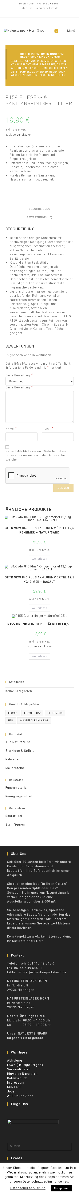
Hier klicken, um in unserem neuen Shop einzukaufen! (42, 55)
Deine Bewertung (19, 375)
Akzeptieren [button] (62, 1188)
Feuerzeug (55, 713)
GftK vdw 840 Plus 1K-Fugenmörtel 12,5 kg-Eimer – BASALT (39, 579)
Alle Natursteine (18, 742)
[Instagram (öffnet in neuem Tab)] (46, 13)
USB (10, 720)
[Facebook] (10, 1113)
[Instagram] (15, 1113)
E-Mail (47, 429)
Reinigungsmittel (18, 796)
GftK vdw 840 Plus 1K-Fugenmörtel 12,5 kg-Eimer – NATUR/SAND (39, 530)
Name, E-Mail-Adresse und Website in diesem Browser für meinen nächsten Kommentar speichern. (37, 455)
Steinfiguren (15, 824)
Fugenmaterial (16, 787)
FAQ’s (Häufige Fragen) (25, 1065)
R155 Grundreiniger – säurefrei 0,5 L (39, 624)
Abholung (14, 1060)
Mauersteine (15, 768)
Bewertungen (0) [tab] (39, 217)
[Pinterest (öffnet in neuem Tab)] (38, 13)
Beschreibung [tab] (39, 209)
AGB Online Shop (20, 1096)
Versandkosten (22, 135)
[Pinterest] (21, 1113)
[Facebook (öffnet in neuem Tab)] (31, 13)
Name (11, 429)
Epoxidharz (32, 713)
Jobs (11, 1091)
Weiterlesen (39, 559)
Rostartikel (13, 816)
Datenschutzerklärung (28, 1188)
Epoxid (12, 713)
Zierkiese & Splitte (20, 751)
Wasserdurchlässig (34, 720)
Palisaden (13, 759)
